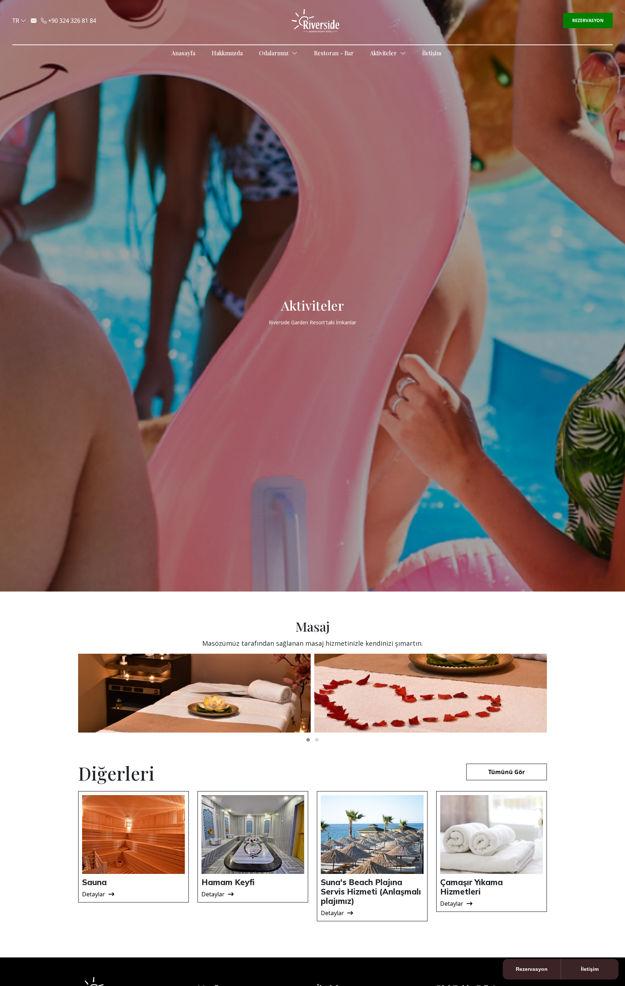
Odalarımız (274, 53)
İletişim (431, 53)
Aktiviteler (384, 53)
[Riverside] (315, 20)
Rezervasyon (588, 20)
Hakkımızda (227, 53)
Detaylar (94, 894)
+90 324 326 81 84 (71, 21)
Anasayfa (183, 53)
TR (15, 21)
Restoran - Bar (334, 53)
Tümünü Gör (506, 772)
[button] (308, 739)
